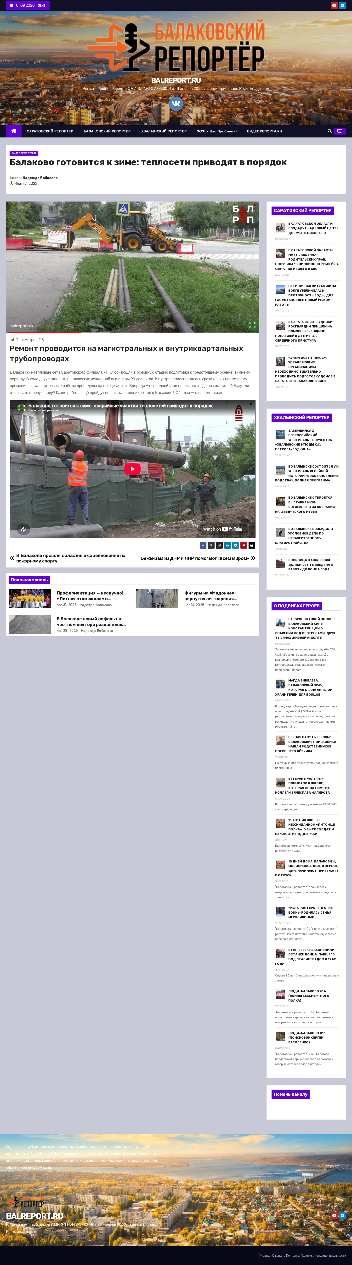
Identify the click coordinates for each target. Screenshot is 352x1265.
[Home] (14, 131)
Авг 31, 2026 (67, 604)
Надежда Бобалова (40, 178)
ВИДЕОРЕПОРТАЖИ (264, 131)
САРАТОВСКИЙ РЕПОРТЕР (50, 131)
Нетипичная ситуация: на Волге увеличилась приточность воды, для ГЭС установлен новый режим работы (305, 295)
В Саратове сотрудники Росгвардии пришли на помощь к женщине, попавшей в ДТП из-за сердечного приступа (303, 331)
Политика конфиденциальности (323, 1255)
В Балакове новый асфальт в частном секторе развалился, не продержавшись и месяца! (90, 624)
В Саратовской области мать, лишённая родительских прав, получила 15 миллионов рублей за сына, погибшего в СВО (307, 259)
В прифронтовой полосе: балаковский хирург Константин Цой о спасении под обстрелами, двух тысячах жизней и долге (305, 628)
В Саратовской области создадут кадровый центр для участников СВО (313, 228)
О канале (278, 1255)
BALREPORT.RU (176, 80)
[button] (330, 131)
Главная (265, 1255)
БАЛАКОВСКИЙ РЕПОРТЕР (107, 131)
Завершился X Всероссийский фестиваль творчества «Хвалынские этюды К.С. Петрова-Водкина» (303, 440)
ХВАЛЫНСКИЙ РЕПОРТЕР (164, 131)
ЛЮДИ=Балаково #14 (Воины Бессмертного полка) (308, 995)
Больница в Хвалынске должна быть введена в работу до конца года (310, 564)
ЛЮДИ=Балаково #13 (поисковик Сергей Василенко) (307, 1037)
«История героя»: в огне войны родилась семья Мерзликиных (310, 912)
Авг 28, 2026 (67, 630)
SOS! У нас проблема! (217, 131)
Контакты (293, 1255)
